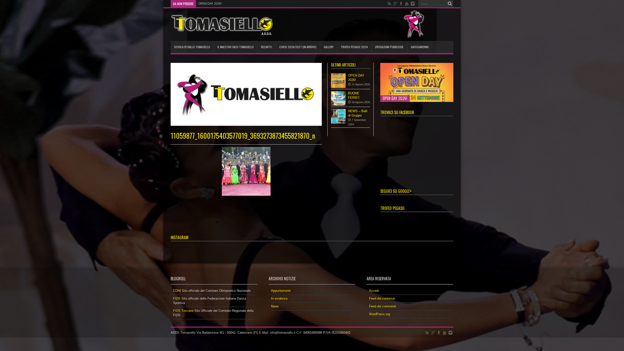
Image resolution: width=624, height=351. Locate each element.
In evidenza (279, 298)
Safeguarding (420, 47)
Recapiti (266, 47)
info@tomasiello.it (282, 332)
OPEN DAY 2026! (395, 98)
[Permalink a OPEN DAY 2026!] (338, 80)
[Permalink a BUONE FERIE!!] (338, 98)
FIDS (176, 298)
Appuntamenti (281, 290)
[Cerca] (449, 3)
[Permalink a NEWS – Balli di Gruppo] (338, 116)
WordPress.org (379, 314)
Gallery (328, 47)
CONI (177, 290)
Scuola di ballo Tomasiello (192, 47)
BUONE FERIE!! (209, 3)
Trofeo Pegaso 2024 (354, 47)
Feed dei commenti (382, 306)
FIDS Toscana (183, 310)
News (275, 306)
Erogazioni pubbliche (389, 47)
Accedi (374, 290)
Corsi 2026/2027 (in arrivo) (297, 47)
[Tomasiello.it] (222, 24)
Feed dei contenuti (382, 298)
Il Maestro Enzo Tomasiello (235, 47)
